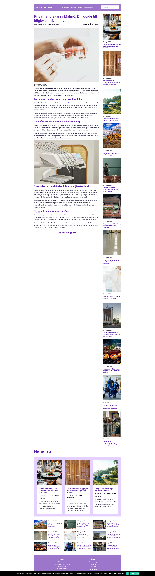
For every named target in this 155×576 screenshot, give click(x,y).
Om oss (73, 7)
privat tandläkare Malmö (69, 103)
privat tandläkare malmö (91, 24)
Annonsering (65, 7)
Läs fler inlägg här (67, 232)
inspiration (42, 498)
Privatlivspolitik (135, 573)
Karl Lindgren (111, 493)
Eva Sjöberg (55, 495)
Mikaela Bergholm (53, 25)
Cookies (79, 7)
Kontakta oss (88, 7)
